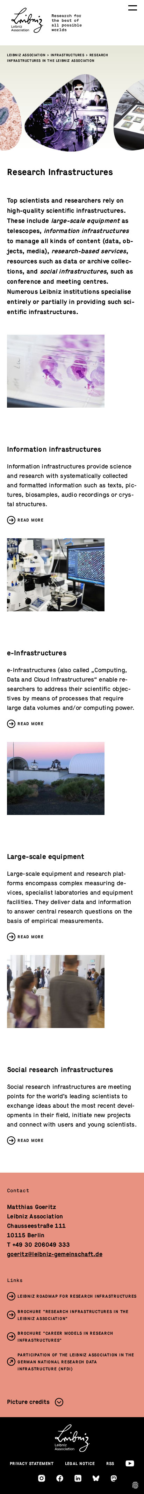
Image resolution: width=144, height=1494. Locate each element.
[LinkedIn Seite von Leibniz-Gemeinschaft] (77, 1478)
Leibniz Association (26, 55)
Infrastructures (68, 55)
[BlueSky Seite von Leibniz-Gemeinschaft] (96, 1478)
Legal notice (80, 1463)
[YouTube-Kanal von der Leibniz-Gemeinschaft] (129, 1463)
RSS (110, 1463)
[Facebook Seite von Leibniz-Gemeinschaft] (59, 1478)
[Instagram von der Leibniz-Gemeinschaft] (41, 1478)
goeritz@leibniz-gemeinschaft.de (54, 1254)
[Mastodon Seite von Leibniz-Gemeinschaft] (113, 1478)
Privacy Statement (32, 1463)
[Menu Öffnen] (132, 7)
